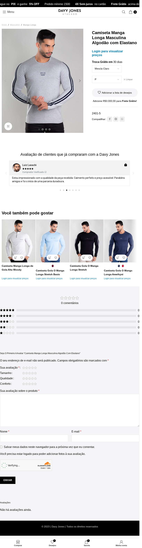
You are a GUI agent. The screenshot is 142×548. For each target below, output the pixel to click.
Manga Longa (29, 25)
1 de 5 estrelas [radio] (23, 367)
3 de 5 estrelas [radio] (29, 367)
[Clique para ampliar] (8, 126)
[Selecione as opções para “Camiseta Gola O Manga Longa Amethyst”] (118, 258)
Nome (4, 431)
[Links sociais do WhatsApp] (122, 119)
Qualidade (6, 378)
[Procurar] (123, 11)
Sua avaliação (9, 367)
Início (4, 25)
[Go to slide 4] (49, 129)
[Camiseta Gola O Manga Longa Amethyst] (121, 241)
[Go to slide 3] (46, 129)
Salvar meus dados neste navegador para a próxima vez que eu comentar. (49, 446)
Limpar (129, 79)
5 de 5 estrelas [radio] (35, 367)
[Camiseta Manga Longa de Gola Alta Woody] (19, 241)
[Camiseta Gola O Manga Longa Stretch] (87, 241)
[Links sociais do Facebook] (109, 119)
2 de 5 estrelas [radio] (26, 367)
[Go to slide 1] (39, 129)
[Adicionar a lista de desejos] (22, 258)
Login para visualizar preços (15, 278)
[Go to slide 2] (42, 129)
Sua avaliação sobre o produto (19, 390)
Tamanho (5, 373)
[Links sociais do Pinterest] (115, 119)
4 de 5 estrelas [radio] (32, 367)
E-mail (76, 431)
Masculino (15, 25)
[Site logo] (70, 11)
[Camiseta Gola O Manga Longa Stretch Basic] (53, 241)
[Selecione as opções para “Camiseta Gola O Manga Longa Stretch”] (84, 258)
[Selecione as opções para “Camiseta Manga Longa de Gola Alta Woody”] (15, 258)
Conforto (5, 383)
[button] (5, 80)
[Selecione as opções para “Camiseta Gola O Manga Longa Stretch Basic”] (50, 258)
